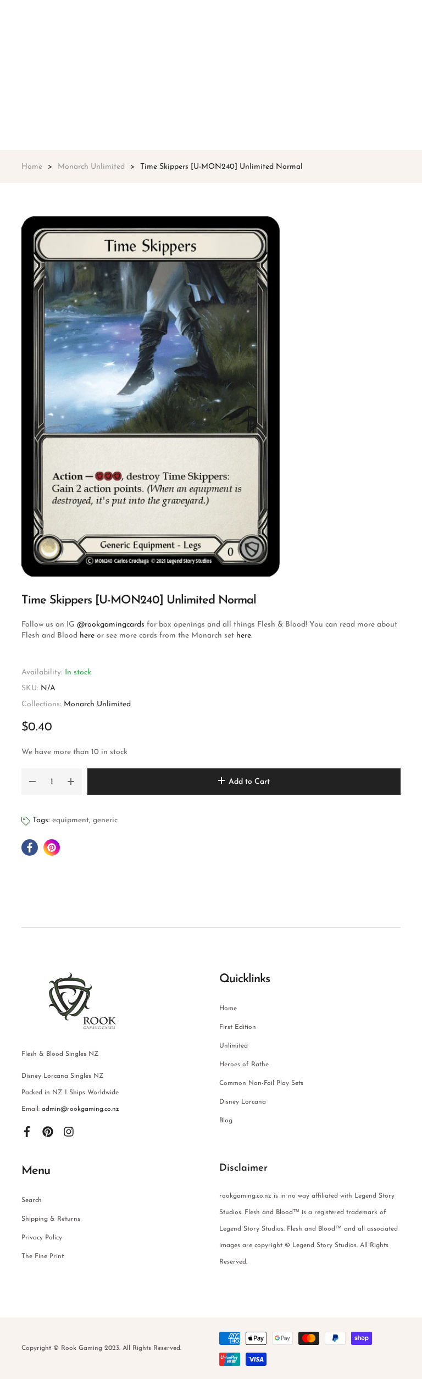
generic (105, 820)
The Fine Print (42, 1256)
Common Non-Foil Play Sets (261, 1083)
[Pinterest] (47, 1131)
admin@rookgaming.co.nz (80, 1109)
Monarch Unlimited (97, 704)
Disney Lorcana (242, 1102)
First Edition (237, 1027)
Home (228, 1008)
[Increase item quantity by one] (71, 781)
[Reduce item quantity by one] (32, 781)
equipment (70, 820)
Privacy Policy (41, 1237)
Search (31, 1200)
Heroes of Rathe (244, 1064)
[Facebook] (26, 1131)
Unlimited (233, 1046)
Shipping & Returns (50, 1219)
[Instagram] (68, 1131)
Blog (225, 1120)
